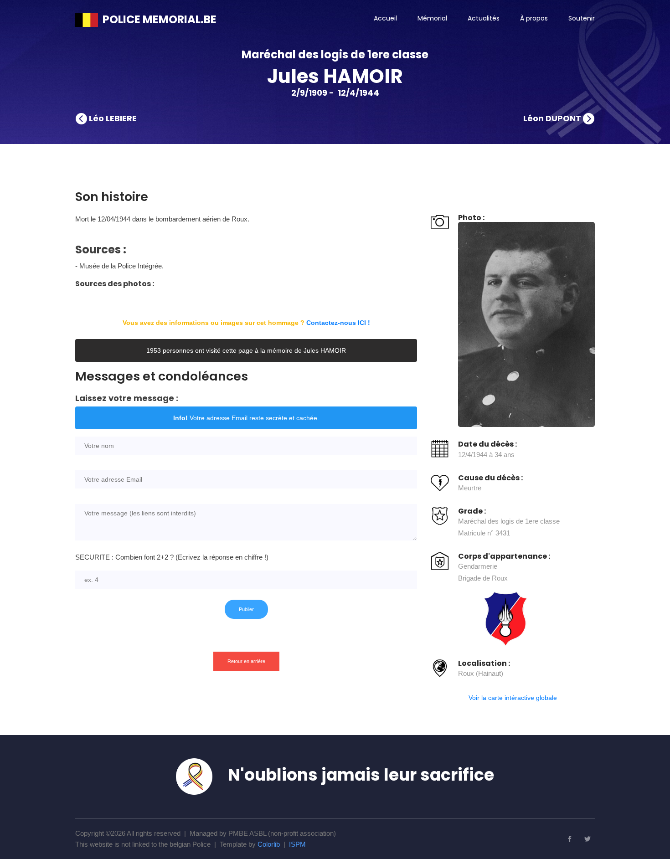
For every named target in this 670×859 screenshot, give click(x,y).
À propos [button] (534, 18)
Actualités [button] (484, 18)
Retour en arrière (246, 661)
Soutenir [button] (581, 18)
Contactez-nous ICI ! (338, 322)
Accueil (385, 18)
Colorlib (269, 844)
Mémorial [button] (432, 18)
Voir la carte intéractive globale (513, 697)
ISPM (297, 844)
